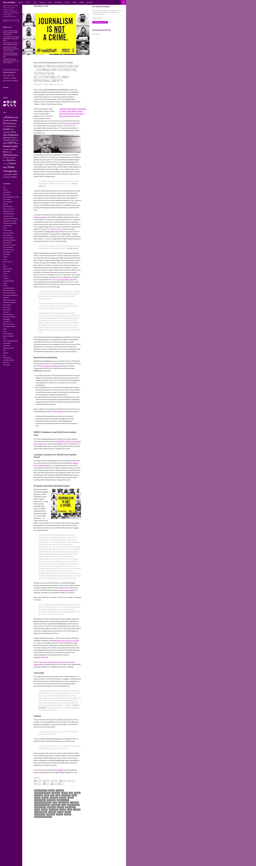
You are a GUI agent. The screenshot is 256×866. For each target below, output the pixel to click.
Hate (12, 129)
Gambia (70, 797)
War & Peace (6, 362)
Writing (42, 2)
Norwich (7, 154)
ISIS (11, 138)
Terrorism (5, 163)
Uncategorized (7, 357)
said (71, 279)
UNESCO (68, 812)
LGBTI (5, 143)
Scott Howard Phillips (61, 279)
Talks (28, 2)
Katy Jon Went (9, 2)
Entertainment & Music (9, 240)
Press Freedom (70, 807)
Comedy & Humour (8, 216)
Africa (4, 187)
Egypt (74, 795)
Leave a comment (57, 84)
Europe (5, 126)
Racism (9, 157)
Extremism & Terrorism (9, 245)
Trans (10, 167)
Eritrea (37, 797)
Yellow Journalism (40, 217)
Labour (17, 140)
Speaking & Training (8, 348)
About (20, 2)
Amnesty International (42, 792)
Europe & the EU (7, 242)
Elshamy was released (66, 590)
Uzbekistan (51, 814)
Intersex (6, 138)
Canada (77, 792)
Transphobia (7, 174)
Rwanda (44, 809)
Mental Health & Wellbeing (10, 295)
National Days (6, 307)
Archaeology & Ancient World (11, 197)
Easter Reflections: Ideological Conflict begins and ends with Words (11, 38)
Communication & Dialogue (10, 218)
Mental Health (10, 146)
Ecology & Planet (7, 235)
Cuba (58, 795)
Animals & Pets (7, 192)
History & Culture (7, 269)
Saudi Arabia (54, 809)
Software (89, 2)
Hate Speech (51, 800)
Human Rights (6, 271)
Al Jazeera (60, 790)
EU (4, 123)
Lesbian (5, 283)
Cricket (5, 228)
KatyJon (5, 87)
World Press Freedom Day (43, 816)
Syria (69, 809)
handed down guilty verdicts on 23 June (65, 640)
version (36, 772)
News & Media (51, 62)
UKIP (15, 174)
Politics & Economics (8, 324)
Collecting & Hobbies (8, 213)
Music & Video (7, 305)
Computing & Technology (9, 221)
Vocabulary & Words (8, 360)
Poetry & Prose (7, 321)
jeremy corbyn (11, 140)
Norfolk (10, 152)
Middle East (6, 297)
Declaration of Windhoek (50, 366)
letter (39, 530)
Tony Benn (73, 123)
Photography (58, 2)
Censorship (38, 795)
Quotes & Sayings (7, 333)
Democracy (66, 795)
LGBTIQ (12, 142)
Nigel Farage (9, 149)
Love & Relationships (8, 288)
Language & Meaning (8, 281)
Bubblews (60, 770)
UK (12, 174)
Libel (63, 804)
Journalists (56, 804)
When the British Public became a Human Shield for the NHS (10, 54)
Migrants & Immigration (9, 300)
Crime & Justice (7, 230)
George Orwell (40, 800)
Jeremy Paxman (63, 802)
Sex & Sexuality (7, 343)
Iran (55, 802)
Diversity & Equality (8, 233)
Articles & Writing (40, 62)
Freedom (63, 797)
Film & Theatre (7, 252)
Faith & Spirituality (8, 247)
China (46, 795)
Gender (74, 2)
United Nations (40, 814)
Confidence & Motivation (9, 223)
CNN (52, 795)
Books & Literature (8, 206)
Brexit (8, 117)
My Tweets (96, 34)
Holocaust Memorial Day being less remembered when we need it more (10, 32)
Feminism (10, 126)
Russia (37, 809)
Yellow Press (54, 229)
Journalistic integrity (42, 804)
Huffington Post (63, 800)
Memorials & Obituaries (9, 293)
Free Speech (54, 797)
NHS (4, 149)
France (5, 259)
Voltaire (67, 814)
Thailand (77, 809)
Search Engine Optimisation (10, 341)
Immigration (13, 135)
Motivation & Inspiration (9, 302)
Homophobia (6, 132)
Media (50, 2)
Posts (35, 2)
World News (6, 365)
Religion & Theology (8, 336)
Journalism (74, 802)
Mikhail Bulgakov (73, 804)
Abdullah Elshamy (41, 790)
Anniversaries (7, 194)
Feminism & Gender (8, 249)
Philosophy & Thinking (65, 62)
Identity (5, 273)
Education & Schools (8, 237)
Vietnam (59, 814)
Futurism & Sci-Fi (7, 261)
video (73, 619)
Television (5, 353)
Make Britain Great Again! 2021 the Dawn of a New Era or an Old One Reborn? (11, 48)
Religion (13, 157)
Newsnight (51, 807)
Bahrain (64, 792)
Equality (14, 120)
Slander (62, 809)
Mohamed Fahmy (40, 807)
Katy (47, 84)
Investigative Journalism (43, 802)
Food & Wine (6, 254)
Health (5, 266)
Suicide (10, 160)
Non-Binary (6, 312)
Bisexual (5, 204)
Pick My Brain (8, 72)
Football (5, 257)
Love (17, 143)
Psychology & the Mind (9, 326)
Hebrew (81, 2)
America (5, 189)
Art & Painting (6, 199)
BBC (71, 792)
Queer (5, 331)
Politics (67, 2)
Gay (15, 126)
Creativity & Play (7, 225)
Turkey (60, 812)
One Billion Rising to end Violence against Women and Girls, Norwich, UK (11, 60)
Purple (4, 329)
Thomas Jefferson (40, 812)
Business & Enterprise (9, 209)
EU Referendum (11, 123)
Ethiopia (45, 797)
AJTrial (44, 657)
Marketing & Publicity (8, 290)
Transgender (10, 170)
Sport (4, 350)
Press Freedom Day (59, 411)
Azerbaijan (56, 792)
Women (14, 177)
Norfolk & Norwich (8, 314)
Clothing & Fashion (8, 211)
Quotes (5, 157)
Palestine (61, 807)
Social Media (6, 345)
